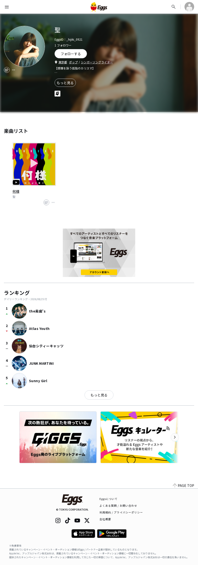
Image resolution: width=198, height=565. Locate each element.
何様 (16, 191)
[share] (7, 70)
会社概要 (105, 519)
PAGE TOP (186, 485)
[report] (13, 70)
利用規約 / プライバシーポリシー (121, 512)
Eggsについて (108, 499)
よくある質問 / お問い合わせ (118, 505)
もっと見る (65, 82)
